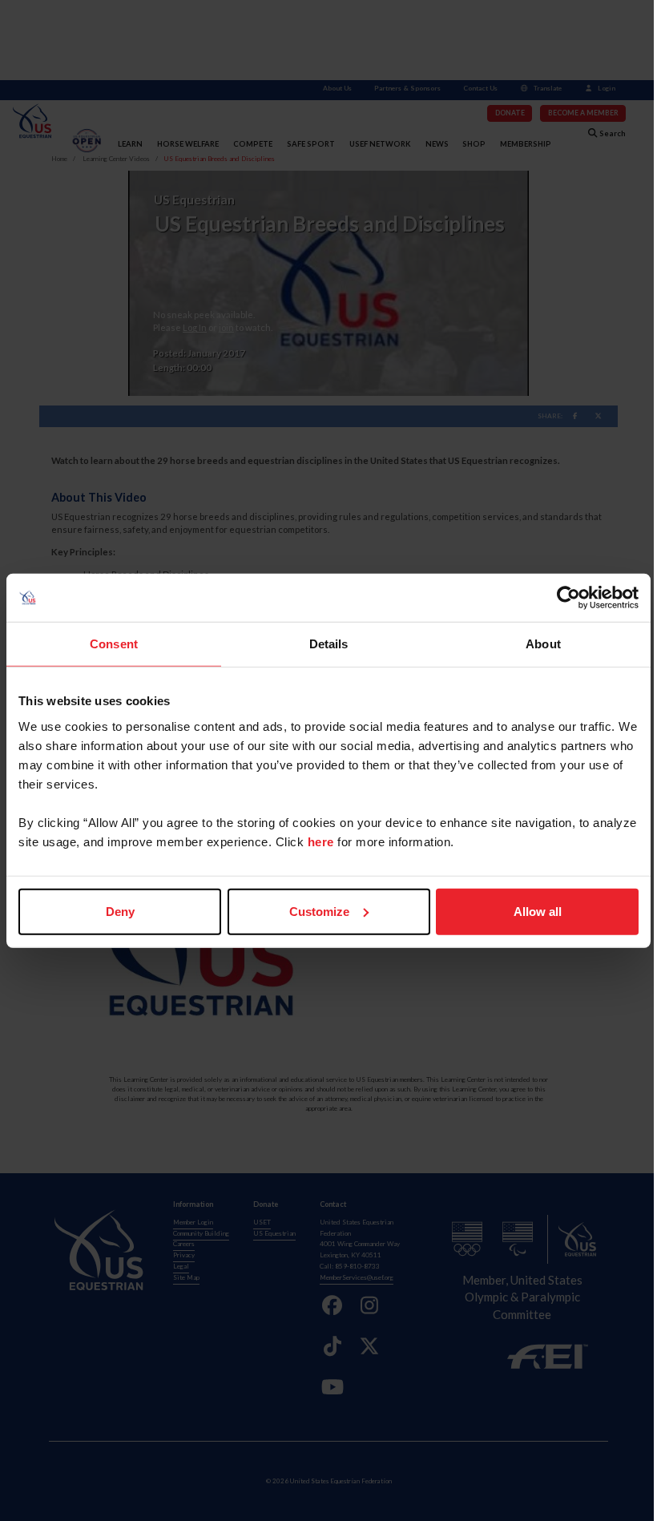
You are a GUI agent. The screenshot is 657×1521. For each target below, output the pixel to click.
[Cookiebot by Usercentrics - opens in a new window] (568, 598)
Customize (319, 911)
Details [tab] (329, 644)
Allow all (538, 911)
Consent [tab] (114, 644)
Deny (120, 911)
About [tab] (543, 644)
